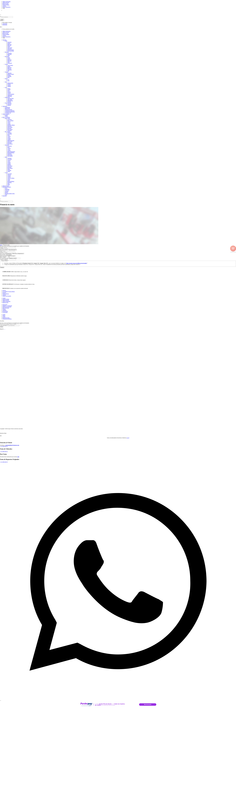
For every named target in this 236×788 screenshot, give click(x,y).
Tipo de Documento (4, 249)
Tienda (3, 315)
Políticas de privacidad (6, 306)
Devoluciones (5, 311)
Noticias (4, 309)
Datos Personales (5, 307)
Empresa (4, 290)
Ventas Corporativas (6, 7)
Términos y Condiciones (7, 305)
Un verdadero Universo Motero (8, 291)
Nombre (2, 247)
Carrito (3, 316)
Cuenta (3, 314)
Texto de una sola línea (5, 324)
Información (4, 304)
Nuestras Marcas (5, 293)
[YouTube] (4, 329)
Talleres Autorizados (6, 1)
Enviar (1, 326)
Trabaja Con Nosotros (6, 296)
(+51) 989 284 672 (4, 446)
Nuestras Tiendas (5, 4)
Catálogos (4, 310)
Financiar (2, 267)
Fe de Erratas (5, 312)
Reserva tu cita (5, 3)
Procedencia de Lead (4, 258)
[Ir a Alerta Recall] (4, 12)
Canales (4, 298)
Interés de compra (4, 255)
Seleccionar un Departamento (6, 253)
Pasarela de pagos (6, 317)
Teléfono (2, 252)
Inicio (1, 244)
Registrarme (4, 24)
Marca (1, 257)
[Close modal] (0, 700)
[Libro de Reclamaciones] (47, 426)
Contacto (4, 5)
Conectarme (4, 23)
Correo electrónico (4, 325)
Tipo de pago (3, 254)
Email (1, 250)
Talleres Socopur (5, 2)
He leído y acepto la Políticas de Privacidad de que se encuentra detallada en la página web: (46, 263)
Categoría (2, 259)
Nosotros (4, 292)
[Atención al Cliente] (118, 699)
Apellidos (2, 248)
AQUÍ (128, 437)
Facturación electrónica (7, 318)
